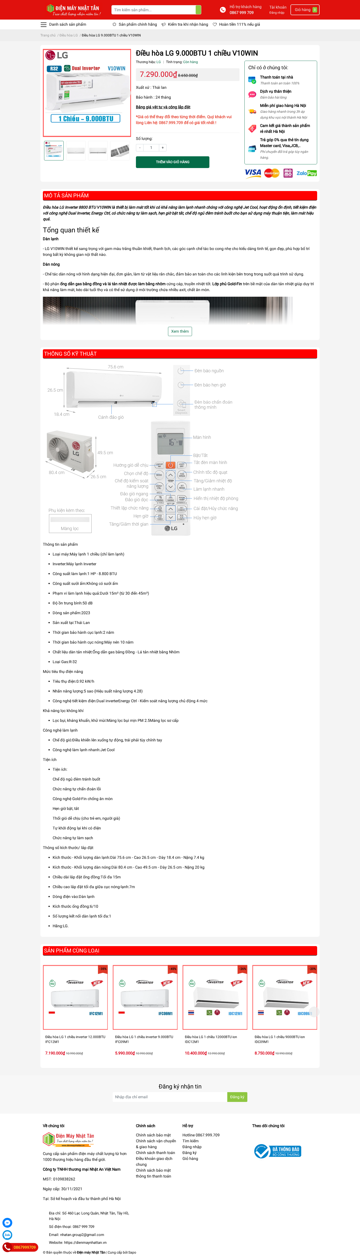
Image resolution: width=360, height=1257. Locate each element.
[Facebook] (7, 1223)
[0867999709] (7, 1247)
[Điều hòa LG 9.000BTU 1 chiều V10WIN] (87, 93)
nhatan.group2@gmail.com (82, 1235)
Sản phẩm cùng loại (71, 950)
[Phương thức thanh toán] (280, 173)
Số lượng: (144, 138)
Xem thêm (180, 331)
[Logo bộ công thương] (276, 1151)
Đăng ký (237, 1097)
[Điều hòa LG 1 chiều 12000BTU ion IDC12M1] (214, 997)
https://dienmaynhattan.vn (85, 1242)
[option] (87, 93)
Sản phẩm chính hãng (138, 24)
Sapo (132, 1252)
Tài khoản (278, 7)
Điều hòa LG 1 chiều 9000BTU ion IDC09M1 (280, 1039)
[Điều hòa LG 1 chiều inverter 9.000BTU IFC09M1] (145, 997)
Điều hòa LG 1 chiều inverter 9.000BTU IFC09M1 (144, 1039)
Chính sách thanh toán (155, 1152)
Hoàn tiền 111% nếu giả (239, 24)
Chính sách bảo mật (153, 1135)
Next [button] (125, 93)
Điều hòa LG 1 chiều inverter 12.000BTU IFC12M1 (75, 1039)
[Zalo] (7, 1235)
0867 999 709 (242, 12)
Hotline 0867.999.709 (201, 1135)
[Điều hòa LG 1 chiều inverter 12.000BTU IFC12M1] (75, 997)
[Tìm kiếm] (198, 9)
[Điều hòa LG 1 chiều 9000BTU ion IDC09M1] (284, 997)
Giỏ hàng (190, 1158)
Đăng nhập (276, 12)
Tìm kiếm (190, 1141)
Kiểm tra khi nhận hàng (188, 24)
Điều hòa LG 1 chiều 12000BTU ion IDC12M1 (211, 1039)
